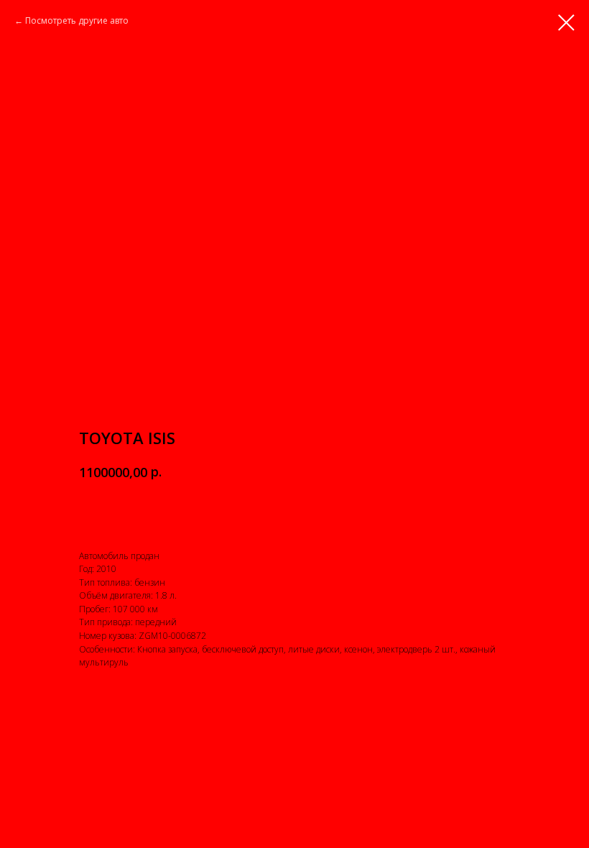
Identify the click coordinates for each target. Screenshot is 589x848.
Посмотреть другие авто (77, 20)
